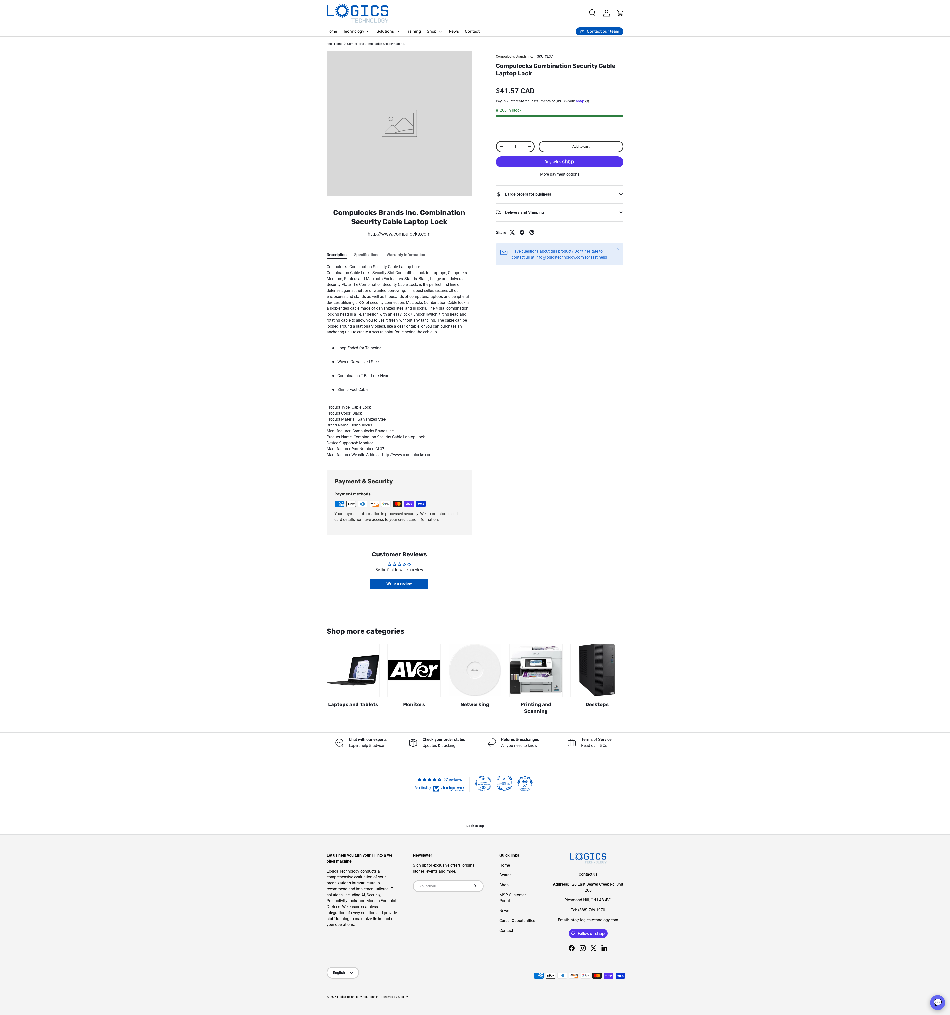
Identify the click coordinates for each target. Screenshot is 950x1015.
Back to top (475, 826)
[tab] (337, 254)
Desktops (597, 704)
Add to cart (581, 146)
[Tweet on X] (512, 232)
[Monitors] (414, 670)
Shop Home (334, 44)
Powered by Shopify (394, 997)
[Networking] (475, 670)
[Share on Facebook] (522, 232)
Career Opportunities (517, 920)
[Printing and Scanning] (536, 670)
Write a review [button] (399, 583)
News (454, 31)
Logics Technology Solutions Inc (358, 997)
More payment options (559, 174)
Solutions (385, 31)
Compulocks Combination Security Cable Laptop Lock (376, 44)
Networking (474, 704)
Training (413, 31)
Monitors (414, 704)
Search (505, 875)
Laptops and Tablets (353, 704)
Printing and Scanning (536, 707)
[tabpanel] (399, 361)
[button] (620, 13)
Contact (472, 31)
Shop (432, 31)
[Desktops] (597, 670)
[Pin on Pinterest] (532, 232)
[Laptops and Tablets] (353, 670)
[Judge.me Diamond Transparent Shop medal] (483, 783)
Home (332, 31)
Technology (353, 31)
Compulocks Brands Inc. (514, 56)
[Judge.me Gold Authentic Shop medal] (504, 783)
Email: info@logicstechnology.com (588, 920)
